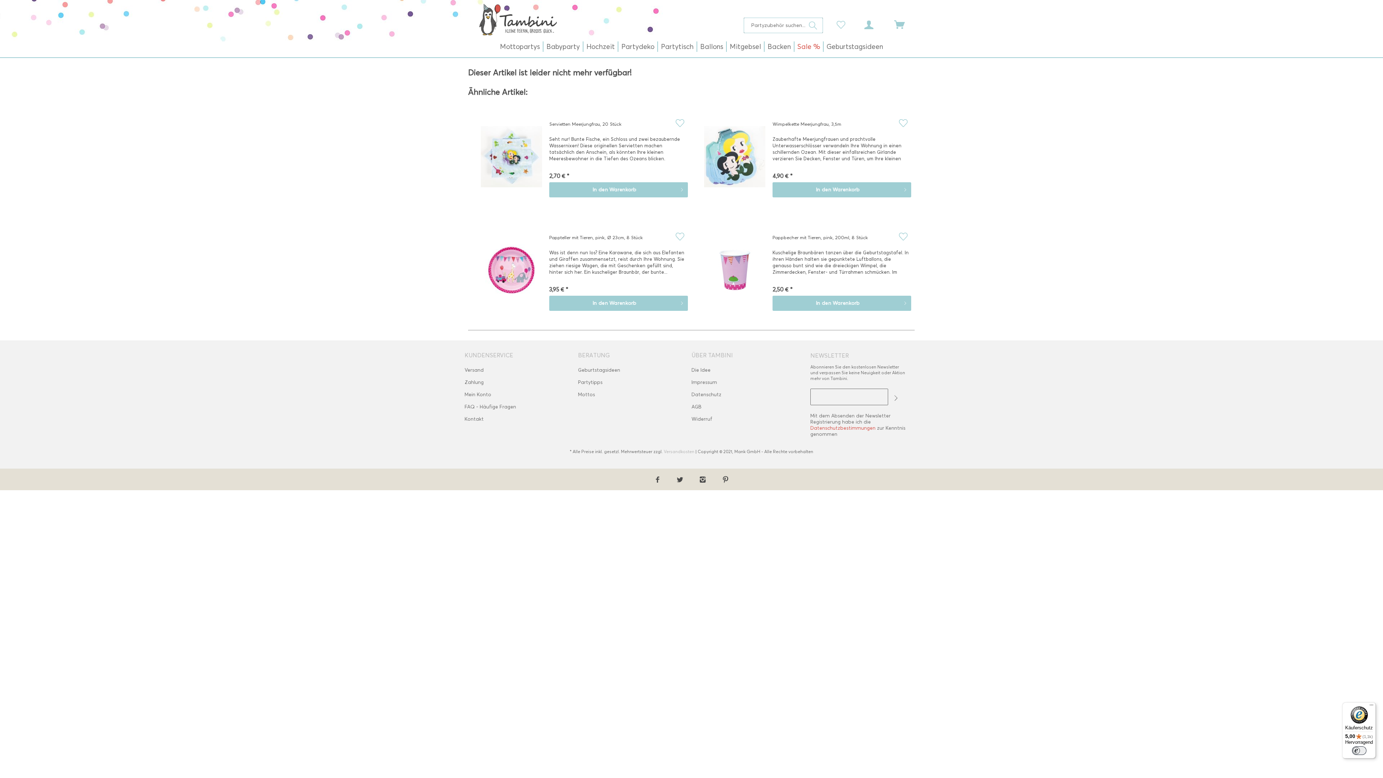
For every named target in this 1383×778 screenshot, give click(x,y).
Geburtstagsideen (599, 370)
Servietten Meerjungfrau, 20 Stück (585, 124)
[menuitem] (783, 25)
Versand (474, 370)
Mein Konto (478, 395)
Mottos (586, 395)
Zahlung (474, 382)
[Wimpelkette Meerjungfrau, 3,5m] (734, 162)
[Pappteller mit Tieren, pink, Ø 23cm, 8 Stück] (511, 275)
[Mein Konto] (875, 24)
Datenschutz (706, 395)
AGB (697, 407)
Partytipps (590, 382)
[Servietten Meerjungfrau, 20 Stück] (511, 162)
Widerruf (702, 419)
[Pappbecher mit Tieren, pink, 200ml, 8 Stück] (734, 275)
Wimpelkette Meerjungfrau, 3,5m (807, 124)
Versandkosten (679, 451)
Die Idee (701, 370)
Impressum (704, 382)
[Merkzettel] (843, 24)
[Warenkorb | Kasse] (904, 24)
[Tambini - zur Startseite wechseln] (518, 19)
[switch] (1359, 750)
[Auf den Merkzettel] (679, 123)
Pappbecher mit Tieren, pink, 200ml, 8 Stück (820, 237)
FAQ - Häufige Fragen (490, 407)
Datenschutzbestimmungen (843, 428)
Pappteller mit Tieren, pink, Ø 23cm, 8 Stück (596, 237)
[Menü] (1371, 706)
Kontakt (474, 419)
